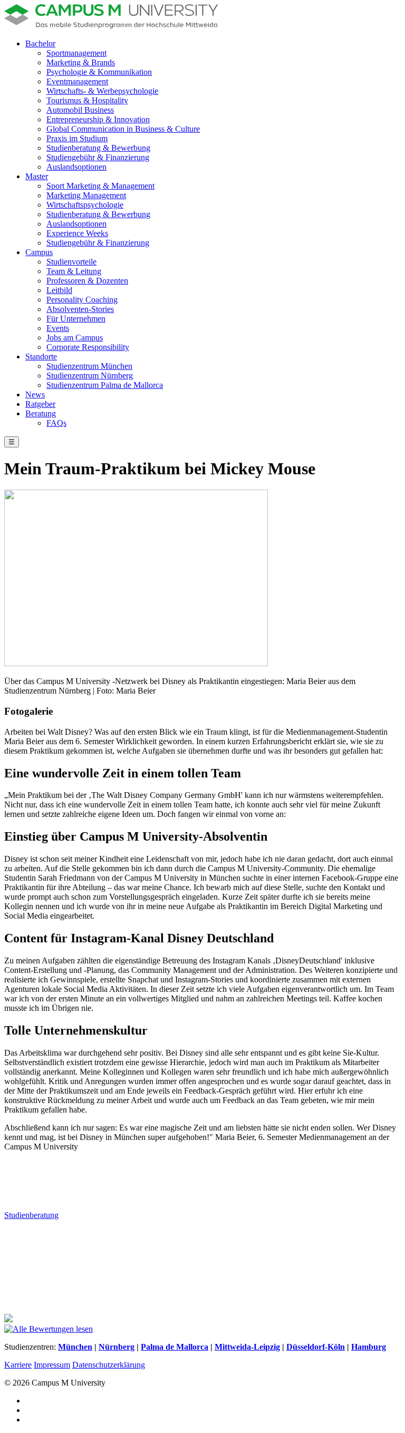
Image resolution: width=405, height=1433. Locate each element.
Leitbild (59, 290)
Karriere (18, 1364)
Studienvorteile (71, 261)
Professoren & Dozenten (87, 280)
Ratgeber (40, 403)
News (35, 394)
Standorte (41, 356)
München (75, 1346)
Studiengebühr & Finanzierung (97, 157)
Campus (39, 252)
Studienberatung (31, 1215)
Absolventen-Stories (80, 309)
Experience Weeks (77, 233)
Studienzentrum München (89, 366)
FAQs (56, 422)
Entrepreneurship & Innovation (98, 119)
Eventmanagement (77, 81)
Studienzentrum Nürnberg (89, 375)
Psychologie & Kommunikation (99, 71)
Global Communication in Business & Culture (123, 128)
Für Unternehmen (75, 318)
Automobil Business (80, 109)
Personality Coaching (82, 299)
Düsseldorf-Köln (315, 1346)
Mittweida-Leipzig (247, 1346)
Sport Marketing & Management (100, 185)
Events (57, 328)
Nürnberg (116, 1346)
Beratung (40, 413)
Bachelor (40, 43)
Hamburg (368, 1346)
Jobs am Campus (74, 337)
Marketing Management (86, 195)
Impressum (52, 1364)
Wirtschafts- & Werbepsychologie (102, 90)
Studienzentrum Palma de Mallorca (104, 385)
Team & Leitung (73, 271)
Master (36, 176)
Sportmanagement (76, 52)
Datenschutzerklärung (108, 1364)
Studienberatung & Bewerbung (98, 147)
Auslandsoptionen (76, 166)
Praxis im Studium (77, 138)
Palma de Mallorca (174, 1346)
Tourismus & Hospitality (87, 100)
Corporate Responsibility (87, 347)
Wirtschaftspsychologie (84, 204)
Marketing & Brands (80, 62)
